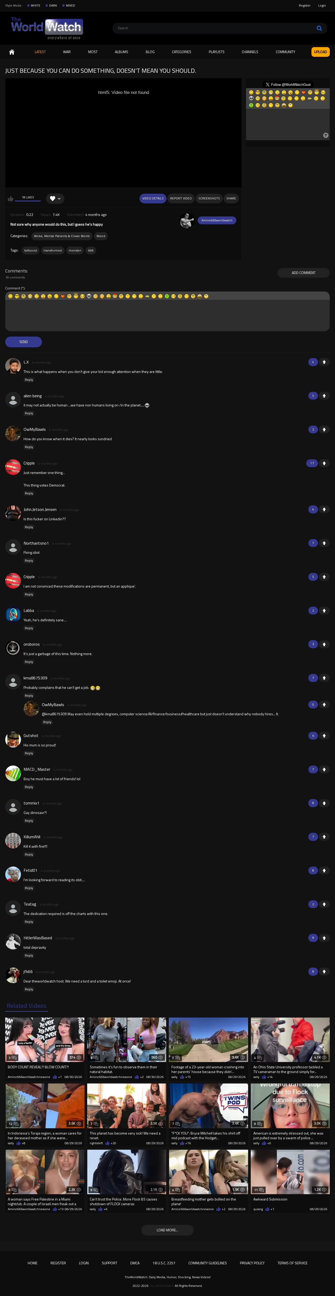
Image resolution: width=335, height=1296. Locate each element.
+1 (324, 362)
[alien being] (13, 399)
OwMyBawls (35, 429)
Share (231, 198)
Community (285, 51)
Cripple (29, 463)
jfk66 (28, 971)
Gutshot (31, 735)
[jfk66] (13, 975)
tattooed (30, 250)
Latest (40, 51)
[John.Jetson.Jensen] (13, 513)
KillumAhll (32, 837)
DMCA (134, 1263)
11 (256, 1189)
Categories (181, 51)
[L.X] (13, 366)
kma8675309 (35, 678)
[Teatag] (13, 908)
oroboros (32, 644)
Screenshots (209, 198)
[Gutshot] (13, 739)
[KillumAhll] (13, 840)
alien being (33, 396)
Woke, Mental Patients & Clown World (62, 235)
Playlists (217, 51)
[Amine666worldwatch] (187, 220)
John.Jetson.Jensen (40, 509)
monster (75, 250)
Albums (121, 51)
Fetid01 (30, 870)
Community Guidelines (207, 1263)
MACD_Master (37, 769)
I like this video (10, 198)
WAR (67, 51)
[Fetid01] (13, 874)
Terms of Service (293, 1263)
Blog (150, 51)
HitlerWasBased (38, 938)
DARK (53, 5)
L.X (26, 362)
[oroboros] (13, 648)
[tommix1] (13, 807)
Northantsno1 (36, 543)
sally (174, 1077)
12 (11, 1123)
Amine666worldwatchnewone (29, 1077)
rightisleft (96, 1143)
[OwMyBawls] (13, 433)
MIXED (70, 5)
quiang (258, 1209)
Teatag (30, 904)
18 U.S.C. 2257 (164, 1263)
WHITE (35, 5)
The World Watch (161, 1285)
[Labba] (13, 614)
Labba (29, 610)
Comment (12, 288)
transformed (53, 250)
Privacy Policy (252, 1263)
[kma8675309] (13, 682)
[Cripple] (13, 467)
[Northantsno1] (13, 547)
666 (91, 250)
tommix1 (32, 803)
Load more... (167, 1230)
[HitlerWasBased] (13, 941)
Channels (250, 51)
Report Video (181, 198)
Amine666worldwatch (217, 220)
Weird (101, 235)
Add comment (304, 272)
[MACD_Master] (13, 773)
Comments (16, 271)
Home (11, 52)
